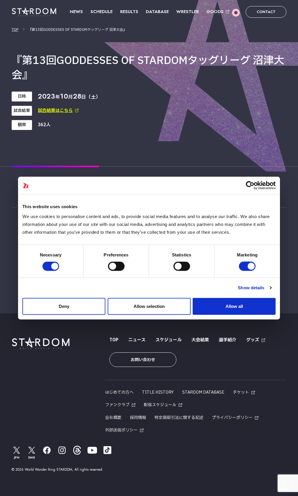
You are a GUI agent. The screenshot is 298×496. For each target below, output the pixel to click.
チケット (241, 392)
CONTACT (266, 12)
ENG (31, 457)
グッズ (252, 340)
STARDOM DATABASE (203, 392)
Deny (64, 306)
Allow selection (149, 306)
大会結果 (200, 340)
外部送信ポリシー (121, 430)
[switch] (116, 266)
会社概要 (113, 418)
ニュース (137, 340)
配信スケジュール (160, 405)
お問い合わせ (143, 360)
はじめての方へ (119, 392)
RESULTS (129, 11)
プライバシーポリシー (232, 418)
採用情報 (138, 418)
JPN (16, 457)
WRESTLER (187, 11)
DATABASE (157, 11)
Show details (251, 287)
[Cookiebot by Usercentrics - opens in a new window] (250, 185)
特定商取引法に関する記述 (179, 418)
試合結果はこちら (55, 110)
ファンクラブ (117, 405)
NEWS (76, 11)
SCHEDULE (102, 11)
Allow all (234, 306)
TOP (15, 29)
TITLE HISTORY (158, 392)
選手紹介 (227, 340)
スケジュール (168, 340)
